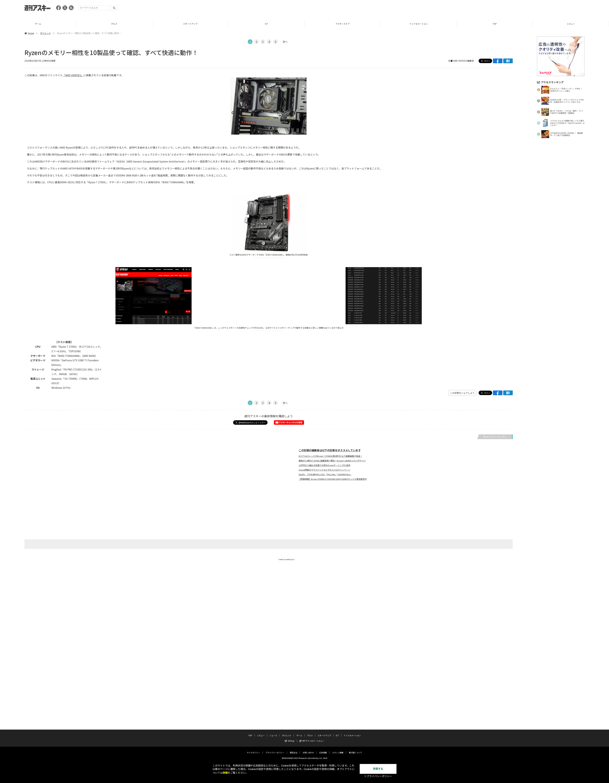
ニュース (273, 735)
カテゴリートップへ (496, 436)
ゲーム (299, 735)
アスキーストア (271, 23)
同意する (378, 768)
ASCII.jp (291, 740)
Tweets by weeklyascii (286, 559)
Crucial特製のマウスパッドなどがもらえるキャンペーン (324, 470)
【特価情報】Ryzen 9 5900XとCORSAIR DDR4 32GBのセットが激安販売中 (333, 479)
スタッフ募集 (338, 752)
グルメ (42, 23)
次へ (285, 42)
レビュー (499, 23)
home (31, 33)
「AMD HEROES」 (73, 75)
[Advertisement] (527, 9)
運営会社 (293, 752)
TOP (423, 23)
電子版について (355, 752)
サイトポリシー (253, 752)
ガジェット (45, 33)
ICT (194, 23)
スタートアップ (118, 23)
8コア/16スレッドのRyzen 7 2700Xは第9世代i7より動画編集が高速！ (330, 456)
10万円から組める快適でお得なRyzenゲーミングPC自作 (324, 465)
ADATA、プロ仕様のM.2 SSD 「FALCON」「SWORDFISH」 (325, 474)
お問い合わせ (308, 752)
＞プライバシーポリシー (378, 776)
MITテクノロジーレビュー (313, 740)
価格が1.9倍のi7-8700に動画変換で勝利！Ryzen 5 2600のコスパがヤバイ (332, 461)
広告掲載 (323, 752)
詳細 (225, 772)
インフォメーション (347, 23)
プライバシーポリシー (275, 752)
